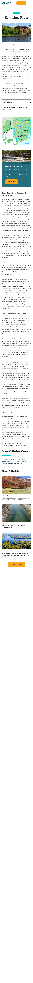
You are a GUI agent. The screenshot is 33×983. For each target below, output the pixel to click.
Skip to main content (9, 4)
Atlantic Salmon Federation (11, 457)
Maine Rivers (6, 455)
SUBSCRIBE (11, 181)
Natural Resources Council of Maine (14, 461)
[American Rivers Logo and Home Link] (7, 3)
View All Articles (16, 564)
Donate (21, 3)
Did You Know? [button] (8, 102)
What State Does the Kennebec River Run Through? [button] (15, 108)
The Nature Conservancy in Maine (13, 459)
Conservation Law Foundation (12, 463)
